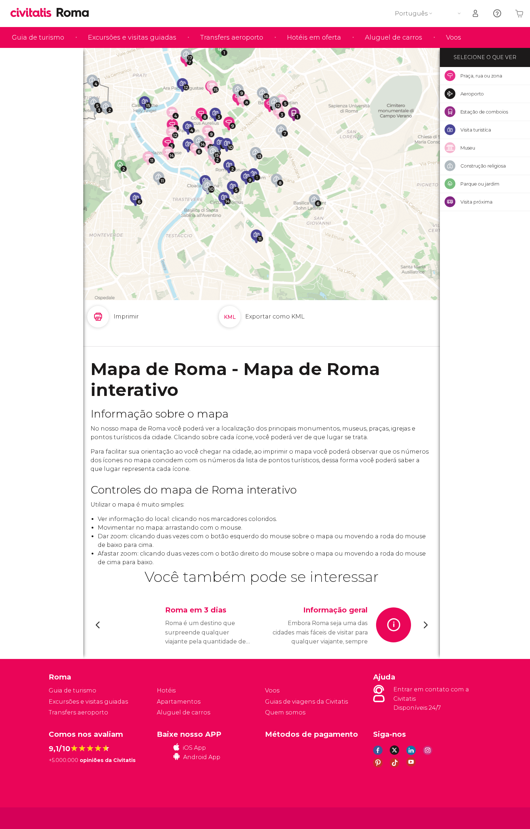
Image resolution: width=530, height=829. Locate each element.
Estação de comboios (484, 112)
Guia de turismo (38, 37)
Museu (467, 148)
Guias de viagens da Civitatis (306, 701)
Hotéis (166, 690)
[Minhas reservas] (476, 13)
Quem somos (285, 712)
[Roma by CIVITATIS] (33, 13)
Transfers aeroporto (231, 37)
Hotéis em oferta (314, 37)
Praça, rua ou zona (481, 76)
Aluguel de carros (393, 37)
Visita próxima (476, 202)
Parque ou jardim (479, 184)
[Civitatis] (67, 817)
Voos (453, 37)
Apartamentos (178, 701)
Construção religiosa (483, 166)
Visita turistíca (475, 130)
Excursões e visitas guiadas (132, 37)
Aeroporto (472, 94)
